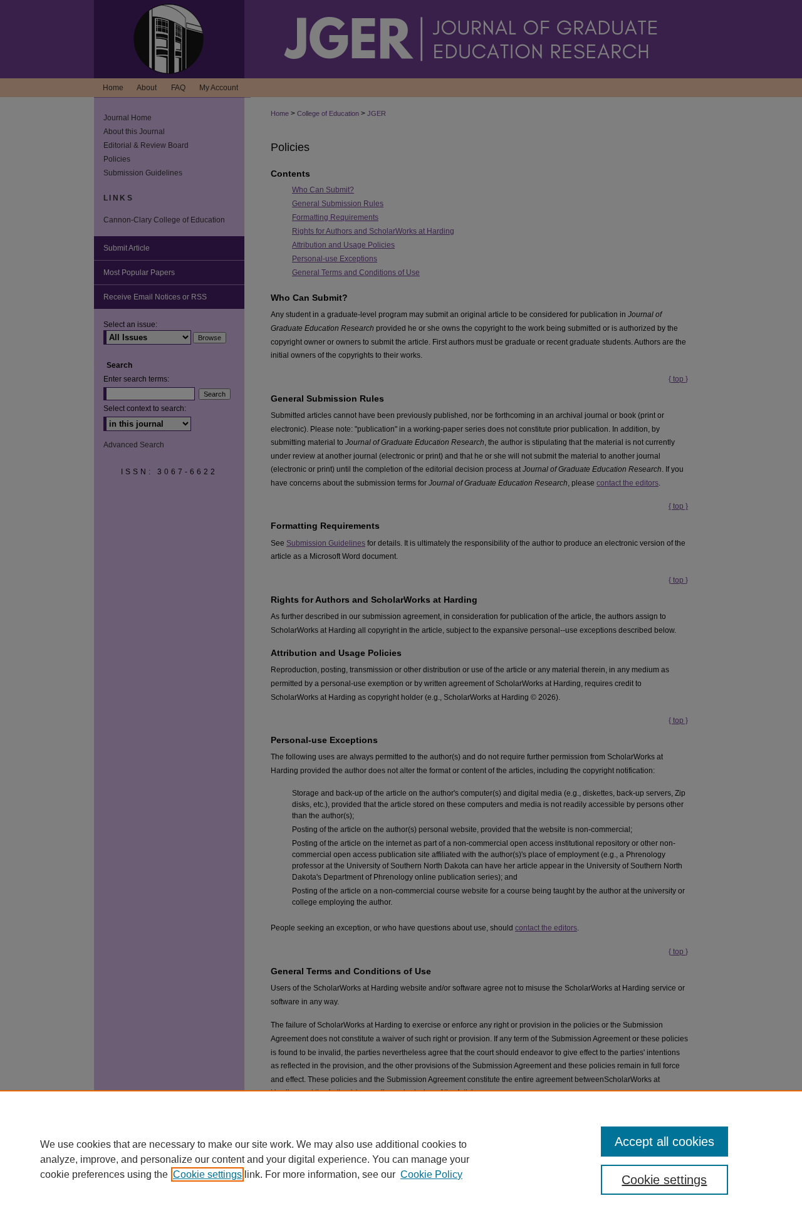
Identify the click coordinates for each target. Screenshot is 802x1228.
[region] (401, 1159)
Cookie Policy (431, 1174)
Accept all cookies (664, 1141)
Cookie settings (207, 1174)
